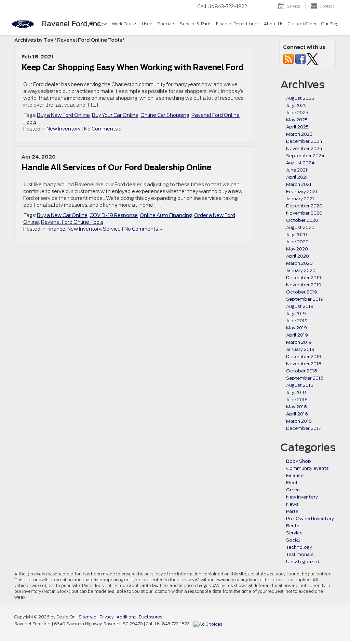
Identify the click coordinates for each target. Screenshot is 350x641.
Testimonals (299, 554)
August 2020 (300, 227)
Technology (299, 547)
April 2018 (297, 414)
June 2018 (297, 399)
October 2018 (301, 370)
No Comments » (103, 129)
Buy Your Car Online (115, 115)
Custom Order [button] (302, 23)
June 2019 (297, 320)
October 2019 (301, 292)
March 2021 (298, 184)
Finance (55, 229)
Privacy (106, 617)
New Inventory (63, 129)
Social (293, 540)
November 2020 (304, 213)
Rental (293, 525)
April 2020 (297, 256)
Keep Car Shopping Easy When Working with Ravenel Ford (133, 67)
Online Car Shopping (164, 115)
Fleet (292, 482)
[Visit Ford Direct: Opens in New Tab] (208, 624)
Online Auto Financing (166, 215)
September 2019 (304, 299)
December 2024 (304, 141)
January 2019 (300, 349)
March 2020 (299, 263)
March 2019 (299, 342)
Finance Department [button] (237, 23)
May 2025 (297, 119)
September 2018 (304, 378)
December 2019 (303, 277)
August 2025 (300, 98)
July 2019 (296, 313)
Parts (292, 511)
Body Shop (298, 461)
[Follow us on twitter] (312, 58)
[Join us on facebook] (300, 58)
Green (293, 489)
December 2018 (303, 356)
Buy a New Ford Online (63, 115)
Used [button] (147, 23)
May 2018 (296, 406)
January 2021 (300, 198)
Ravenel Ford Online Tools (72, 222)
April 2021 (297, 177)
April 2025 (297, 126)
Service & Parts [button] (195, 23)
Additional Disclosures (139, 617)
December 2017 (303, 428)
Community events (307, 468)
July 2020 (296, 234)
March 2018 (299, 421)
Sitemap (87, 617)
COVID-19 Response (114, 215)
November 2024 (304, 148)
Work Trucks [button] (124, 23)
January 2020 (300, 270)
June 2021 (296, 170)
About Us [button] (273, 23)
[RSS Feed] (288, 58)
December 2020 (304, 205)
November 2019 (303, 284)
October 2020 (302, 220)
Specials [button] (166, 23)
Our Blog (329, 23)
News (292, 504)
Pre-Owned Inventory (310, 518)
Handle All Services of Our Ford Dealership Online (116, 167)
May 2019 (296, 327)
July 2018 (296, 392)
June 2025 (297, 112)
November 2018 (303, 363)
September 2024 (305, 155)
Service (112, 229)
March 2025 (299, 134)
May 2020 (297, 248)
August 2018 (299, 385)
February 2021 (301, 191)
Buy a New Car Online (62, 215)
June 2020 (297, 241)
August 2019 (299, 306)
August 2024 (300, 162)
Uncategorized (302, 561)
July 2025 (296, 105)
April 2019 (297, 335)
